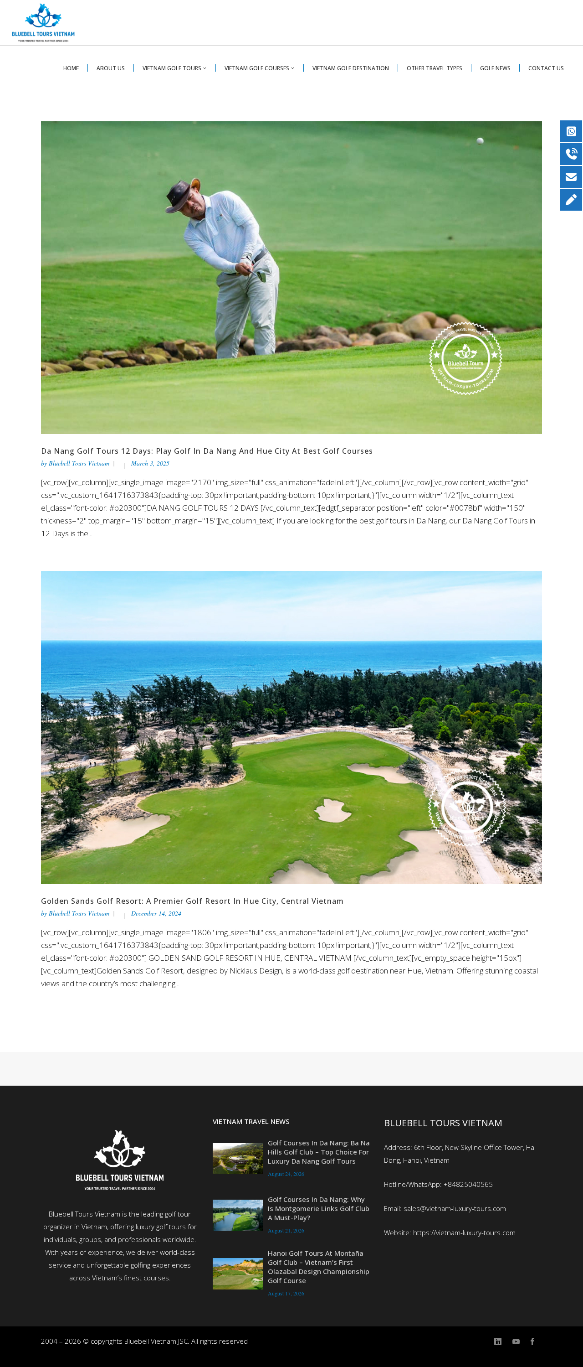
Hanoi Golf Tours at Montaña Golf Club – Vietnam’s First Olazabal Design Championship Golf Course (318, 1266)
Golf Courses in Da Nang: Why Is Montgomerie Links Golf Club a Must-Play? (318, 1208)
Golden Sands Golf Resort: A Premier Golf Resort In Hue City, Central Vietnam (192, 901)
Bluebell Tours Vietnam (79, 463)
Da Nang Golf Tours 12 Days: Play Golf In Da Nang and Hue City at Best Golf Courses (207, 451)
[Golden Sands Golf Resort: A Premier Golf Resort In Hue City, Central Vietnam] (291, 726)
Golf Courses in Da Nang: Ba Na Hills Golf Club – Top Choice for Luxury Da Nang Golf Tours (319, 1151)
